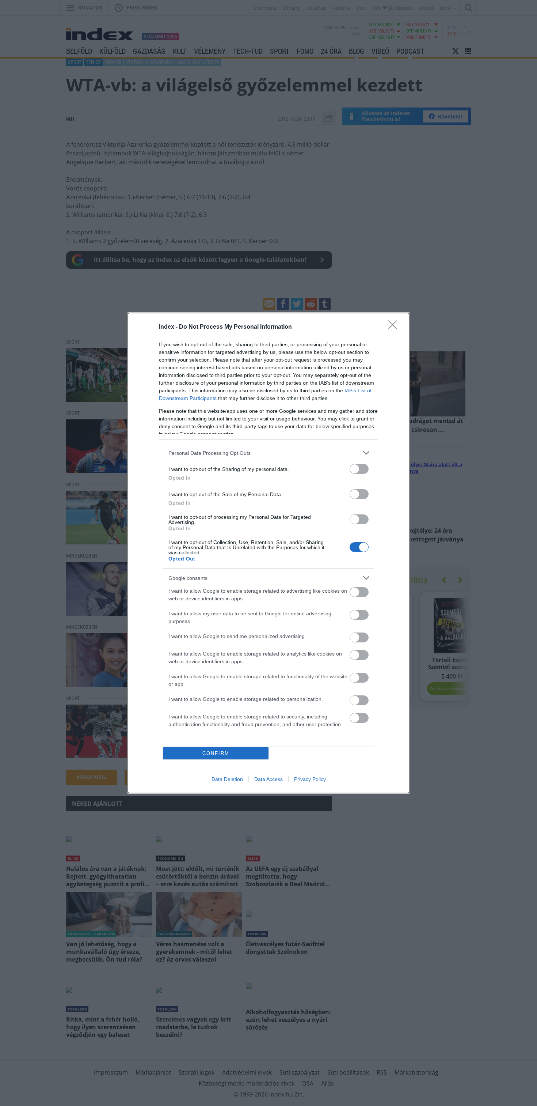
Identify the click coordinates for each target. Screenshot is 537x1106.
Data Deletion (227, 779)
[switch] (359, 469)
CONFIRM (215, 753)
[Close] (395, 327)
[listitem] (268, 453)
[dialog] (268, 553)
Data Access (268, 779)
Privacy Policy (310, 779)
